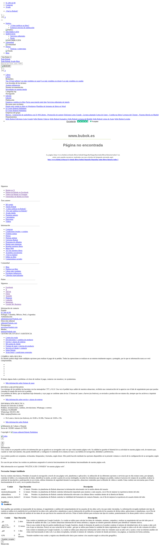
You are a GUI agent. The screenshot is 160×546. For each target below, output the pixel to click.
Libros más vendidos (13, 271)
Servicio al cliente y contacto (16, 348)
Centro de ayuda (12, 338)
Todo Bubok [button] (5, 59)
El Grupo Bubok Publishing (16, 108)
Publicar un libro (12, 269)
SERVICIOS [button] (10, 34)
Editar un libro (11, 257)
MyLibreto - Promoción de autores (50, 115)
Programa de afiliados (14, 242)
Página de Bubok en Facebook (17, 192)
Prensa (8, 236)
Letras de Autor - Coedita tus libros (109, 115)
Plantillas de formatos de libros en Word (51, 106)
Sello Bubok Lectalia (122, 119)
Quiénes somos (11, 234)
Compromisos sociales (14, 259)
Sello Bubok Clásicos (41, 119)
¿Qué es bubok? (12, 255)
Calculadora (10, 217)
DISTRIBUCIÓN (12, 32)
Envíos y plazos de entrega (15, 342)
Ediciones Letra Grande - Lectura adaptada (80, 115)
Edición (8, 96)
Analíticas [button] (5, 502)
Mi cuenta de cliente (13, 344)
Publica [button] (8, 23)
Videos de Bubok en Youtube (16, 194)
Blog (7, 53)
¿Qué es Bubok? (12, 11)
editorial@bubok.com (9, 323)
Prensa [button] (8, 47)
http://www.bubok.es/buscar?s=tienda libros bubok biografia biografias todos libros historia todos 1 (83, 159)
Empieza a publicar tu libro (16, 102)
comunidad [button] (10, 42)
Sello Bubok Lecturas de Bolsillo (80, 119)
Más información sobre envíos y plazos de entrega (24, 400)
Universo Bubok (12, 240)
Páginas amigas (11, 238)
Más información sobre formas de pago (20, 383)
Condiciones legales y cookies (17, 232)
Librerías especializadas (14, 275)
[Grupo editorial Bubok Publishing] (24, 432)
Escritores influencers (13, 273)
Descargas (9, 219)
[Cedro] (4, 436)
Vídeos (8, 221)
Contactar (9, 5)
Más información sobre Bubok (17, 422)
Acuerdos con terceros (14, 253)
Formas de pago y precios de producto (20, 346)
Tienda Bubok (11, 207)
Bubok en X (10, 190)
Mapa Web (10, 248)
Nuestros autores (12, 215)
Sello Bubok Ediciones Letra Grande (19, 119)
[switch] (2, 504)
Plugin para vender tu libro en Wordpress (21, 106)
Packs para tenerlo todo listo (36, 102)
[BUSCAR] (6, 66)
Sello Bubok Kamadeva (58, 119)
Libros (8, 75)
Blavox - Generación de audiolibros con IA (21, 115)
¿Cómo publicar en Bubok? (16, 209)
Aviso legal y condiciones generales (19, 352)
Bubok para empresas (14, 244)
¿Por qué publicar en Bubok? (16, 211)
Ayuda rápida (11, 213)
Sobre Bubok (10, 350)
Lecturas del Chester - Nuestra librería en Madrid (141, 115)
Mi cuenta (9, 205)
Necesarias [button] (5, 471)
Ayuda (8, 7)
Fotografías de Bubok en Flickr (17, 197)
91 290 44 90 (10, 3)
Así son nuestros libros (14, 251)
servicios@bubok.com (9, 327)
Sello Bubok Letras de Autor (103, 119)
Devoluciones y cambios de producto (19, 340)
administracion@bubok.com (11, 319)
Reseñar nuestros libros (14, 246)
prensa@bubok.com (8, 331)
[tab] (80, 471)
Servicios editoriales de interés (58, 102)
